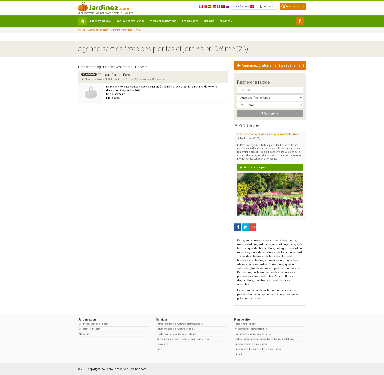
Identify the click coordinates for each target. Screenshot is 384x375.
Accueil (81, 30)
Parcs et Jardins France (245, 324)
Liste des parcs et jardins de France (251, 344)
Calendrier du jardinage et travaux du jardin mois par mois (183, 339)
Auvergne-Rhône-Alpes (121, 30)
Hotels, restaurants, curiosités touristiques (176, 334)
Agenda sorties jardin (130, 21)
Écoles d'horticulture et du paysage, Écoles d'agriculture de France (264, 339)
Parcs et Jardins (100, 21)
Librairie (209, 21)
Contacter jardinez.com (89, 329)
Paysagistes (162, 344)
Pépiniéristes (190, 21)
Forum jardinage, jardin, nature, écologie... (176, 329)
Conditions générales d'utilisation (94, 324)
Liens (159, 349)
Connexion (268, 6)
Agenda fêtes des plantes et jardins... (252, 329)
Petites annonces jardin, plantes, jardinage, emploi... (180, 324)
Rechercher (271, 113)
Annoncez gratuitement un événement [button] (272, 65)
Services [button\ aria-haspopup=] (225, 21)
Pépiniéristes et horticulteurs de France (253, 334)
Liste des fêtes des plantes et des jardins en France (258, 349)
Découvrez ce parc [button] (254, 167)
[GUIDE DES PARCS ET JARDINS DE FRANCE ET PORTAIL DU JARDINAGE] (105, 6)
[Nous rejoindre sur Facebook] (300, 21)
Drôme (138, 30)
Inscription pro (295, 6)
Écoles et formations (163, 21)
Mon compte (84, 334)
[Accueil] (82, 21)
